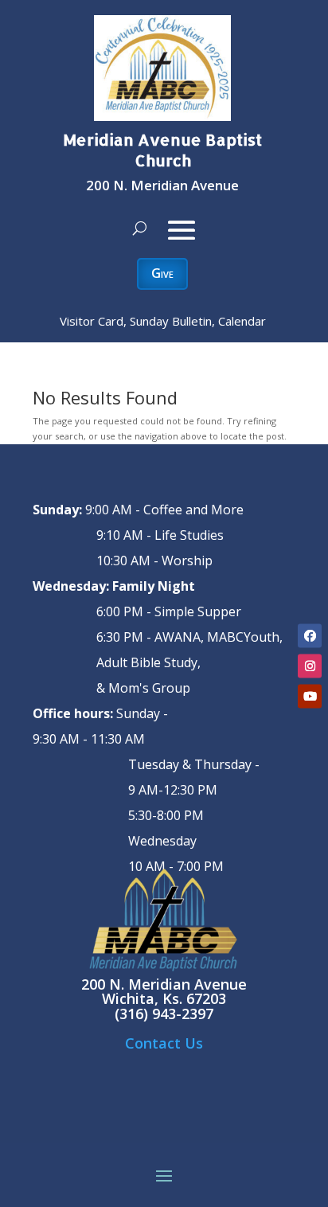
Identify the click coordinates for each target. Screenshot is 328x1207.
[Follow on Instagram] (310, 666)
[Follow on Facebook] (310, 636)
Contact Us (164, 1043)
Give (162, 273)
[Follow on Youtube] (310, 697)
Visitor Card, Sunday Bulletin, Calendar (163, 321)
